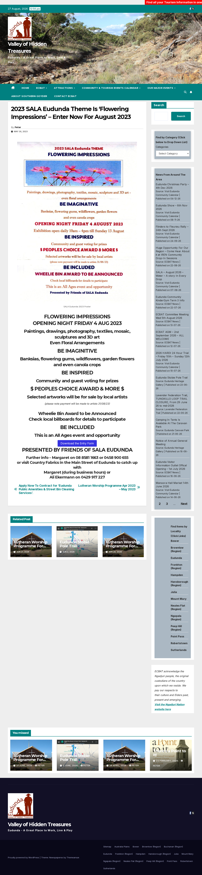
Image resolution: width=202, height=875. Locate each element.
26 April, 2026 (118, 765)
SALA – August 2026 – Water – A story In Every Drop (171, 276)
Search (159, 105)
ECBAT (41, 88)
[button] (185, 92)
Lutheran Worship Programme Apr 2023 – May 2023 (107, 487)
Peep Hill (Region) (155, 861)
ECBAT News (172, 261)
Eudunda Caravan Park (177, 430)
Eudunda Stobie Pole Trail (74, 544)
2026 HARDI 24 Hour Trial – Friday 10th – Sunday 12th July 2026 (173, 356)
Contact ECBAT (65, 96)
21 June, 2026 (24, 765)
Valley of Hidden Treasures (39, 824)
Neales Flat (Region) (133, 861)
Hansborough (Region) (160, 854)
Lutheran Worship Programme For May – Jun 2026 (123, 546)
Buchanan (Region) (173, 846)
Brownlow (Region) (151, 846)
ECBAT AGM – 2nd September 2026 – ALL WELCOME (170, 335)
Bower (136, 846)
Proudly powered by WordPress (24, 857)
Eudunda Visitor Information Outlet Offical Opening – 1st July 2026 (171, 465)
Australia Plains (122, 846)
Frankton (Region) (124, 854)
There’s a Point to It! (169, 753)
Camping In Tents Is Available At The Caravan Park (171, 423)
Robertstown (179, 643)
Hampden (177, 575)
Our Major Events (160, 88)
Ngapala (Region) (111, 861)
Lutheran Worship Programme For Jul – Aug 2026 (30, 546)
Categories (162, 146)
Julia (174, 592)
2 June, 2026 (70, 765)
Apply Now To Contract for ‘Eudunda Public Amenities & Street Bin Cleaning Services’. (46, 489)
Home (25, 88)
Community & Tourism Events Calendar (110, 88)
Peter (18, 127)
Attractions (64, 88)
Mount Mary (179, 598)
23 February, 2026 (167, 761)
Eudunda (176, 557)
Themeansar (73, 857)
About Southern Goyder (29, 96)
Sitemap (107, 846)
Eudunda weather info (169, 556)
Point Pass (177, 636)
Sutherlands (179, 650)
